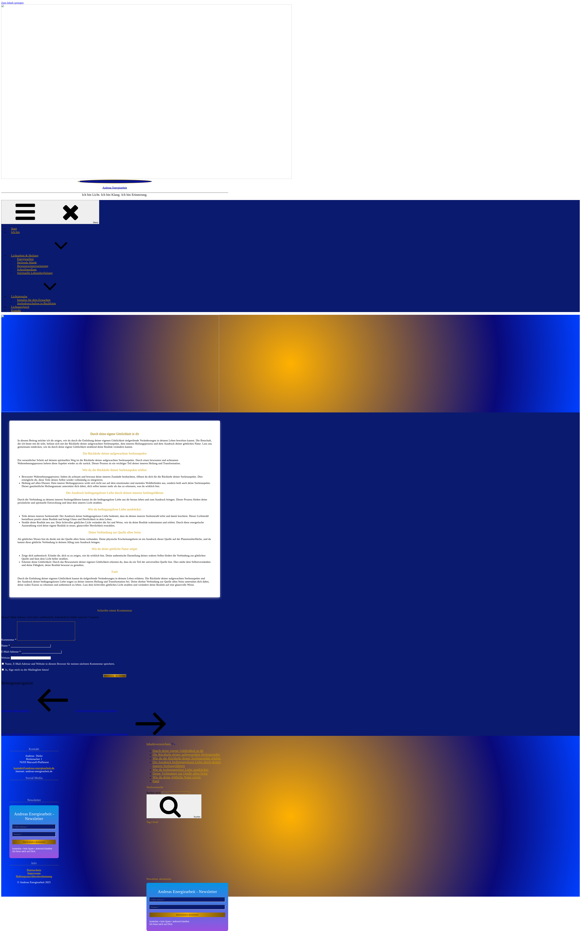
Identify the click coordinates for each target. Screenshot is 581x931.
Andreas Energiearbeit (114, 187)
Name (5, 645)
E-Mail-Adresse (11, 651)
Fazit (156, 781)
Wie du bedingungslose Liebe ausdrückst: (181, 769)
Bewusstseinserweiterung (32, 266)
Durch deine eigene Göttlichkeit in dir (178, 750)
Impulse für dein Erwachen (33, 299)
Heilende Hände (27, 262)
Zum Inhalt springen (12, 2)
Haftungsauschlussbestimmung (34, 876)
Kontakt (16, 310)
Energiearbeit (25, 259)
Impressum (34, 873)
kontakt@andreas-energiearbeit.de (34, 768)
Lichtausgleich (20, 306)
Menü (95, 222)
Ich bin (15, 232)
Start (14, 228)
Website (5, 657)
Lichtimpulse (19, 296)
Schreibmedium (27, 269)
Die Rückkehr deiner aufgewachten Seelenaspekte (186, 754)
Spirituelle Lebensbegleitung (35, 273)
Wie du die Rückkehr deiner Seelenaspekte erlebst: (187, 758)
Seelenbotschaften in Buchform (36, 303)
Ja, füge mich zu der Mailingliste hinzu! (26, 669)
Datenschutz (34, 869)
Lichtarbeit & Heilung (24, 255)
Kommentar (8, 639)
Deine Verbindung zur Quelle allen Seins (180, 773)
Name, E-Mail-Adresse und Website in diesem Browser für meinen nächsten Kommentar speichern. (60, 663)
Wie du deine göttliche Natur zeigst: (177, 777)
